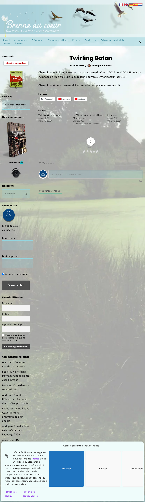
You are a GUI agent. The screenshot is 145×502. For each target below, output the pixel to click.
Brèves (108, 65)
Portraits (76, 40)
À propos (19, 43)
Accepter (66, 468)
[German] (130, 4)
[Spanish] (135, 4)
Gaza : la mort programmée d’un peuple (12, 417)
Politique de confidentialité (112, 40)
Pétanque (112, 115)
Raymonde (7, 303)
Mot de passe (10, 256)
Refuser (103, 468)
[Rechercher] (140, 42)
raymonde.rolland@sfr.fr (14, 324)
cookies (35, 458)
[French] (121, 4)
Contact (6, 43)
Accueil (6, 40)
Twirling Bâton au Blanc (49, 115)
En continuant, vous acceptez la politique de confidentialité (13, 338)
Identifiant (8, 238)
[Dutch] (140, 4)
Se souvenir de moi (15, 274)
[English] (126, 4)
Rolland (5, 314)
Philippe (96, 65)
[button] (26, 40)
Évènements (37, 40)
